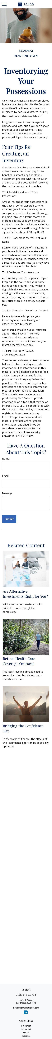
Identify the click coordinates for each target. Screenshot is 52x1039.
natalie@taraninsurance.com (26, 1007)
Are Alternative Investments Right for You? (25, 594)
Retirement (26, 1025)
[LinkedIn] (26, 1012)
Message (7, 493)
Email (5, 476)
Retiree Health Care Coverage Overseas (19, 661)
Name (5, 458)
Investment (26, 1029)
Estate (26, 1032)
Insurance (26, 1036)
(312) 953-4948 (29, 995)
